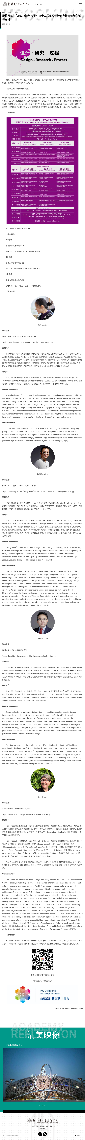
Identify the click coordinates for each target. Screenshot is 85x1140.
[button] (39, 1105)
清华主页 (79, 1135)
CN (37, 4)
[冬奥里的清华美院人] (44, 1075)
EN (41, 4)
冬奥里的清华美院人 (14, 1045)
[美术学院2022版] (15, 4)
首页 (3, 12)
